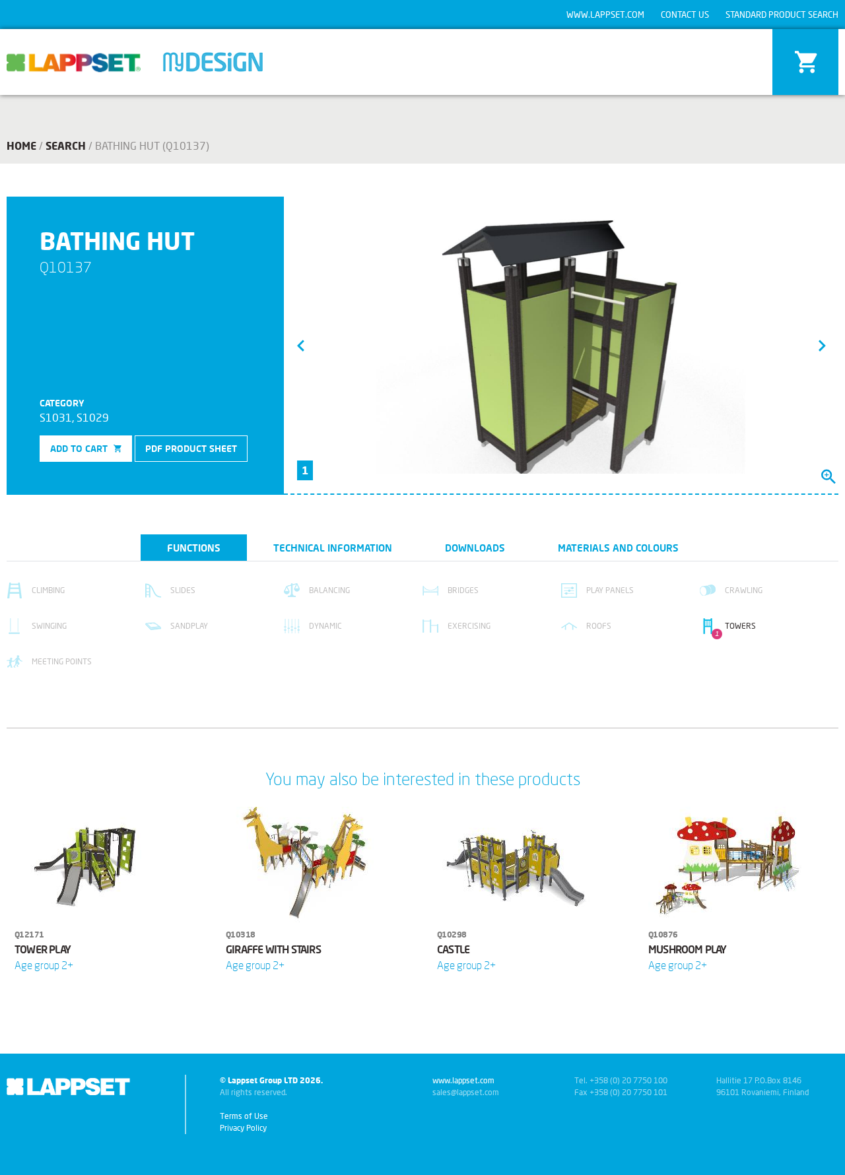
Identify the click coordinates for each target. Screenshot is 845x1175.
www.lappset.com (605, 14)
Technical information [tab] (332, 548)
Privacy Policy (243, 1128)
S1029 (93, 417)
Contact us (685, 14)
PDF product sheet (191, 448)
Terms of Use (244, 1116)
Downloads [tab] (475, 548)
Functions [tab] (193, 548)
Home (21, 145)
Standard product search (782, 14)
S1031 (56, 417)
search (66, 145)
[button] (300, 345)
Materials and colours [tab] (618, 548)
